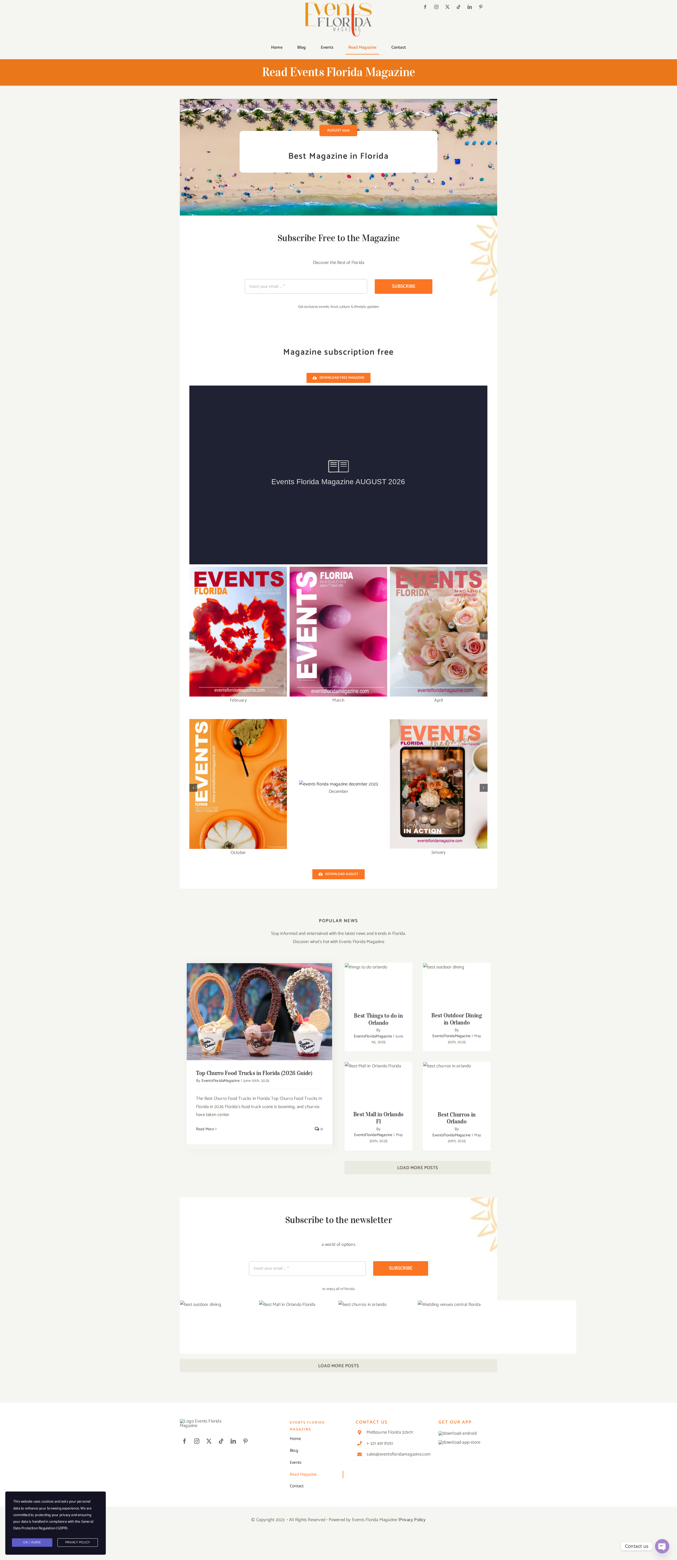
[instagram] (436, 7)
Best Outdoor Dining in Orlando (457, 978)
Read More (205, 1129)
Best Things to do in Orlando (378, 978)
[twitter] (447, 7)
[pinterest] (481, 7)
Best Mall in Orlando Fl (378, 1080)
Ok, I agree (32, 1542)
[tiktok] (458, 7)
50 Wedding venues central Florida (497, 1348)
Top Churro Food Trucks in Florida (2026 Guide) (259, 1007)
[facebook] (425, 7)
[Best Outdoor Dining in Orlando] (456, 985)
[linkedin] (469, 7)
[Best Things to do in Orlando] (378, 985)
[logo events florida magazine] (338, 4)
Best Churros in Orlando (457, 1080)
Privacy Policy (412, 1520)
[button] (193, 635)
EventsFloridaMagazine (221, 1080)
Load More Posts (417, 1168)
